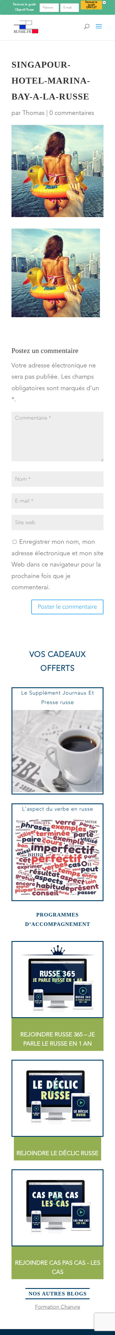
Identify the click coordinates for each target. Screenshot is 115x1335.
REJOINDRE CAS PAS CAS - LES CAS (57, 1267)
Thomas (33, 113)
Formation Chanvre (57, 1307)
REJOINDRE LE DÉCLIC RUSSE (57, 1153)
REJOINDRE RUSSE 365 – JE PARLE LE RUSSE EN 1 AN (57, 1039)
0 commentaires (72, 113)
